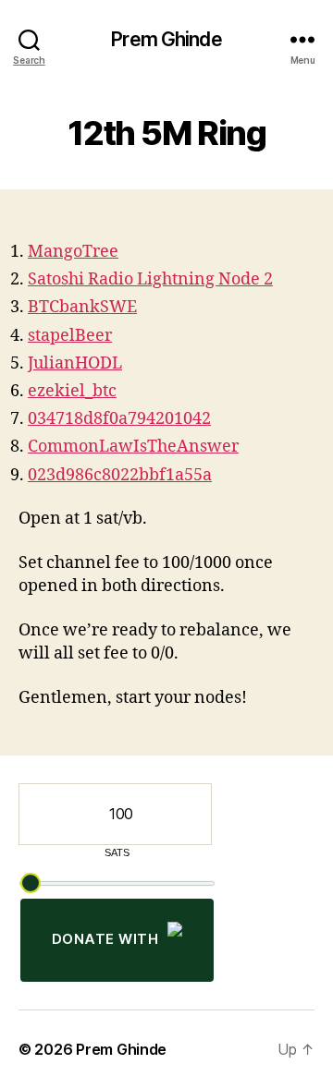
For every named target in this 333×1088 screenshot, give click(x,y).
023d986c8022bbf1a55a (120, 475)
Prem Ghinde (166, 39)
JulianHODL (75, 363)
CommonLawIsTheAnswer (133, 446)
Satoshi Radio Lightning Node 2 (150, 279)
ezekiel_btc (72, 391)
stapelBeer (70, 335)
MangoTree (73, 251)
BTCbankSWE (82, 307)
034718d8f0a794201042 (119, 418)
